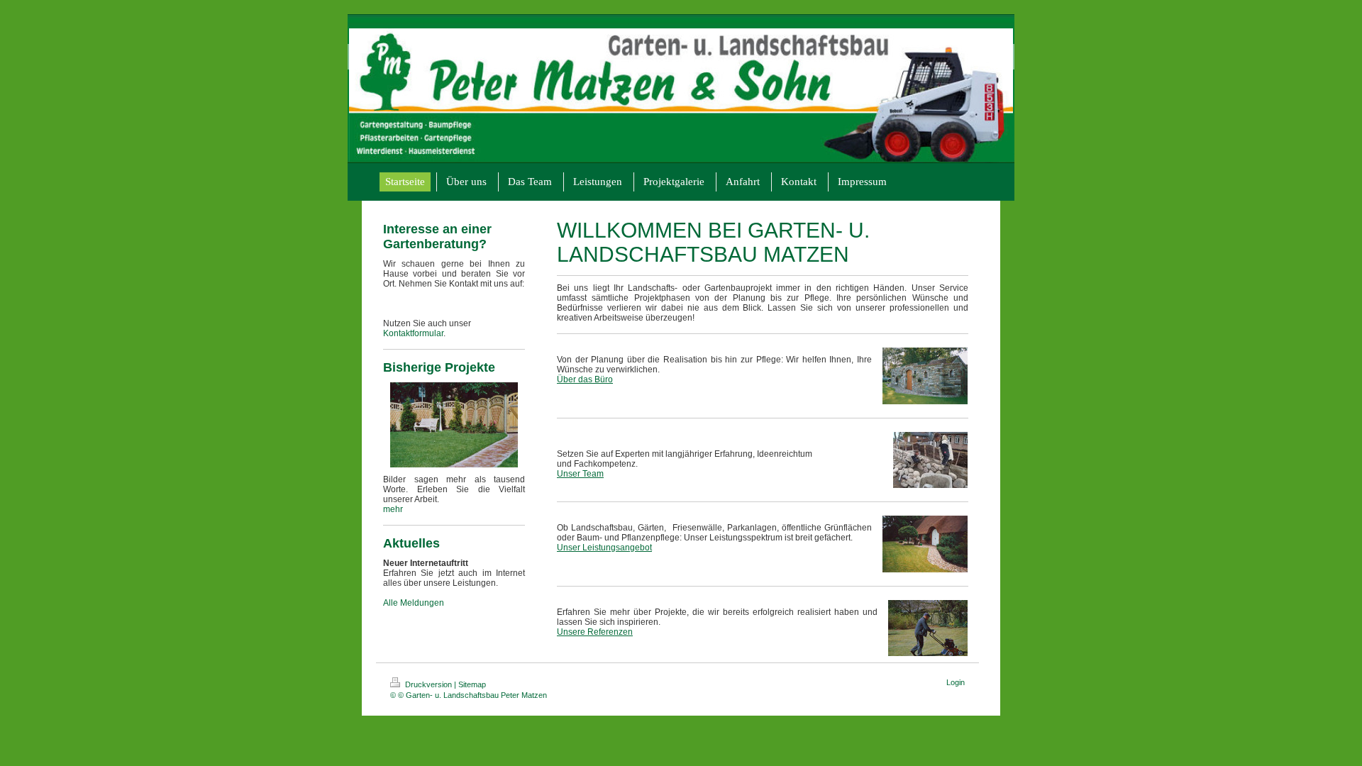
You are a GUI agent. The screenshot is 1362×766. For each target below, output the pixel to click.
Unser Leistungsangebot (604, 548)
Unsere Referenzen (595, 632)
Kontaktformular (413, 333)
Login (955, 682)
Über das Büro (585, 379)
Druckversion (428, 684)
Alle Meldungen (413, 603)
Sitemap (472, 684)
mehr (393, 509)
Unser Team (580, 474)
